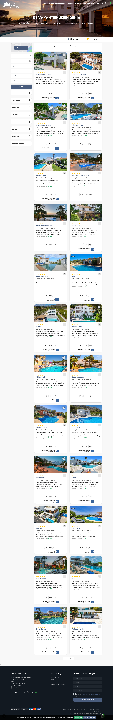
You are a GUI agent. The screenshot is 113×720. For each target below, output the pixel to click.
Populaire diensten (18, 93)
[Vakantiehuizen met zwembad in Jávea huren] (11, 6)
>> (100, 39)
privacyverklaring (95, 694)
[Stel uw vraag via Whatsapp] (109, 3)
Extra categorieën (18, 144)
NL (98, 4)
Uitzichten (15, 136)
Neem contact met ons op (57, 682)
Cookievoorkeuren (96, 711)
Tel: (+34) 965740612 (18, 683)
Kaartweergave (88, 4)
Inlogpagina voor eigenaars (58, 684)
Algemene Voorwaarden (70, 709)
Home (44, 4)
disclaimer (84, 694)
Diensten (15, 129)
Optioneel (15, 107)
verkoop (51, 4)
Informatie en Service (74, 4)
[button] (36, 61)
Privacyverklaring (83, 709)
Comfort (15, 122)
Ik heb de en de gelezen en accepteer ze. (88, 695)
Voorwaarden (17, 100)
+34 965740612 (16, 685)
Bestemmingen (60, 4)
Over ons (52, 680)
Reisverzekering (54, 677)
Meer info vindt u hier (89, 717)
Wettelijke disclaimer (95, 709)
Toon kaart (22, 48)
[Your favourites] (105, 3)
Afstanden (15, 115)
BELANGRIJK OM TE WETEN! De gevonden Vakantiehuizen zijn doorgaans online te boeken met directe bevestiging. (66, 47)
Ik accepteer (78, 717)
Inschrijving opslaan (88, 700)
